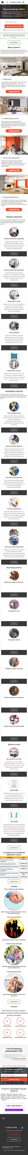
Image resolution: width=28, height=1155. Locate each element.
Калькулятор (14, 42)
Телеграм (14, 37)
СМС (3, 1118)
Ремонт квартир (12, 1065)
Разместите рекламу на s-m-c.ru (14, 1110)
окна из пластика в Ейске (12, 831)
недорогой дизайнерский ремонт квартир (13, 14)
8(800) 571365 (16, 2)
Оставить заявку (14, 1134)
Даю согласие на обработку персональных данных (15, 29)
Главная (4, 1065)
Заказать (14, 253)
